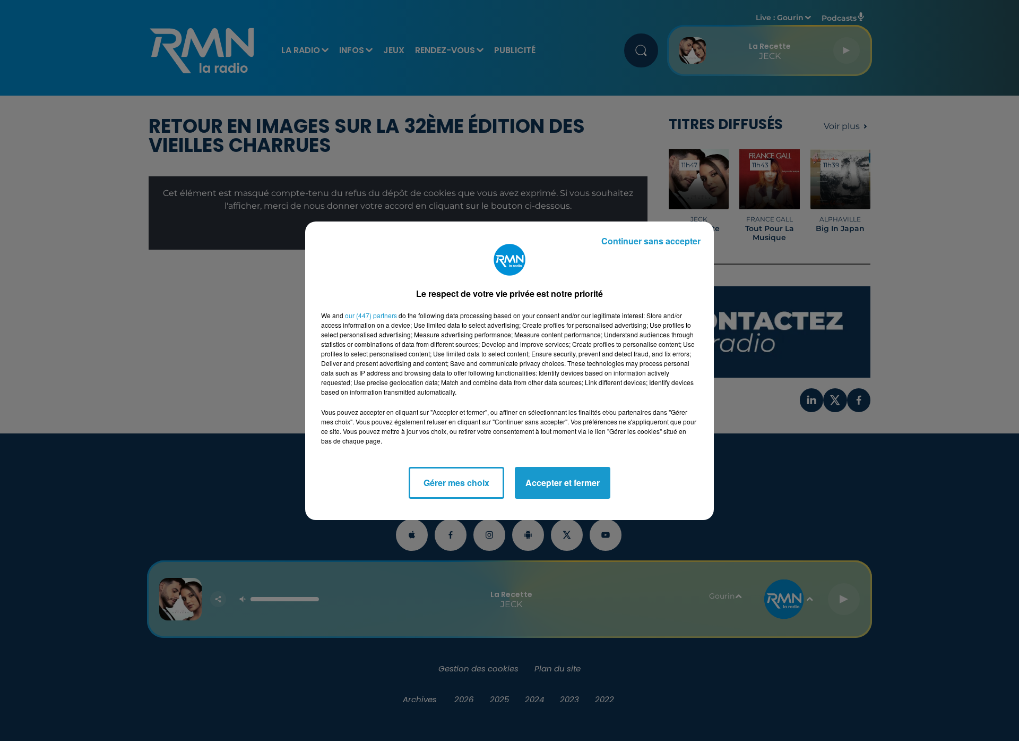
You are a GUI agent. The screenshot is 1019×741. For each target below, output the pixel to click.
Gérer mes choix (456, 482)
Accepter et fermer (562, 482)
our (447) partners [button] (371, 315)
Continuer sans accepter (651, 241)
